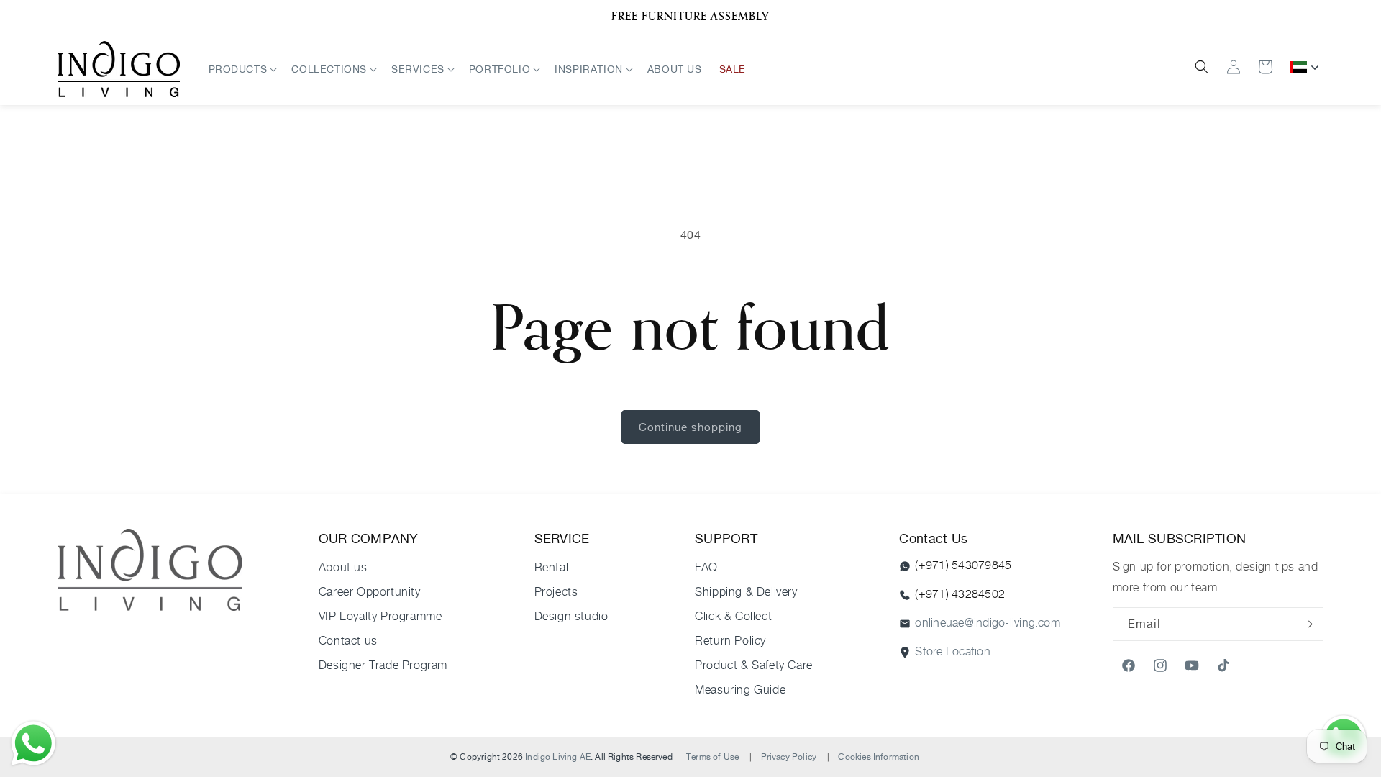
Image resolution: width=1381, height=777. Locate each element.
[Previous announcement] (77, 15)
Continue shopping (690, 427)
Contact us (348, 641)
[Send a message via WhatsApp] (33, 743)
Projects (556, 592)
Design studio (571, 616)
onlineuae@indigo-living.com (987, 623)
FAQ (706, 567)
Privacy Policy (789, 756)
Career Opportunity (370, 592)
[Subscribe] (1307, 624)
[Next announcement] (1304, 15)
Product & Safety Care (754, 665)
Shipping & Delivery (746, 592)
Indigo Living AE (558, 756)
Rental (551, 567)
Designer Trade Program (383, 665)
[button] (241, 69)
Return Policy (730, 641)
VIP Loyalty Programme (380, 616)
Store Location (952, 651)
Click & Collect (733, 616)
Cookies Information (878, 756)
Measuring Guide (740, 689)
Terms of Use (712, 756)
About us (343, 567)
